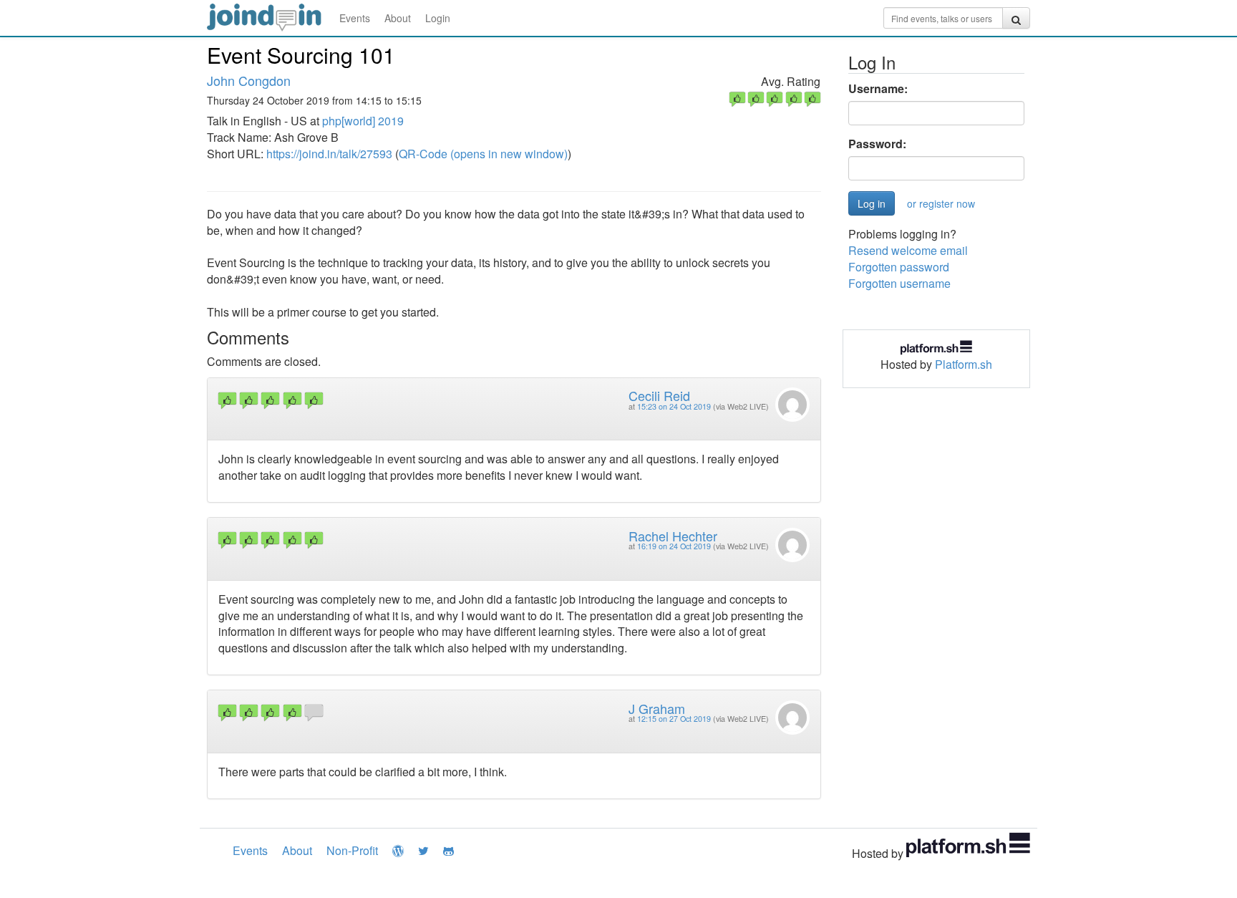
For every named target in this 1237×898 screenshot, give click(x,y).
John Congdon (249, 80)
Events (354, 18)
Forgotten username (899, 283)
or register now (941, 203)
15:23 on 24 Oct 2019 (674, 406)
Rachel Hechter (673, 535)
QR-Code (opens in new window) (483, 153)
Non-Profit (352, 850)
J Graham (657, 708)
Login (437, 18)
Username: (878, 89)
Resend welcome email (908, 250)
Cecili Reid (659, 395)
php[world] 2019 (363, 120)
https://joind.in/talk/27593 (329, 153)
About (397, 18)
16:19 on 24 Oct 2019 (674, 546)
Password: (877, 144)
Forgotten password (898, 267)
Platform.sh (963, 364)
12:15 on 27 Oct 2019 (674, 718)
